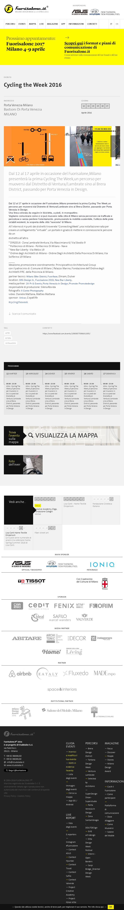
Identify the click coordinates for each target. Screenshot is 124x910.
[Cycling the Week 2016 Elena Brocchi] (33, 464)
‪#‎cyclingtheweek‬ (18, 302)
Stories (109, 760)
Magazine (52, 24)
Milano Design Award (109, 768)
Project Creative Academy (70, 891)
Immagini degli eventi (71, 786)
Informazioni (76, 24)
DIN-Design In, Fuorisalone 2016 (36, 280)
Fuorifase (53, 276)
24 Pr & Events (34, 283)
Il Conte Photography (32, 290)
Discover (110, 752)
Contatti (92, 24)
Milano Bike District (36, 276)
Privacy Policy (10, 796)
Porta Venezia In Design (90, 809)
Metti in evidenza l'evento (71, 767)
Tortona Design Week (90, 764)
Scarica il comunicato (23, 313)
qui (102, 908)
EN (117, 24)
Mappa (32, 24)
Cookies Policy (24, 796)
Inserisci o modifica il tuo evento (71, 756)
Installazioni (10, 343)
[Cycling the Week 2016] (34, 146)
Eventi (22, 24)
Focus (109, 748)
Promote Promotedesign (81, 283)
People (109, 756)
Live (41, 24)
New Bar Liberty (63, 280)
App (63, 24)
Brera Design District (89, 752)
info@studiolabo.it (15, 762)
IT (111, 24)
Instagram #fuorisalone (72, 842)
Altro (7, 333)
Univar (22, 297)
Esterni (8, 338)
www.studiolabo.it (15, 765)
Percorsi (10, 24)
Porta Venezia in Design (55, 283)
